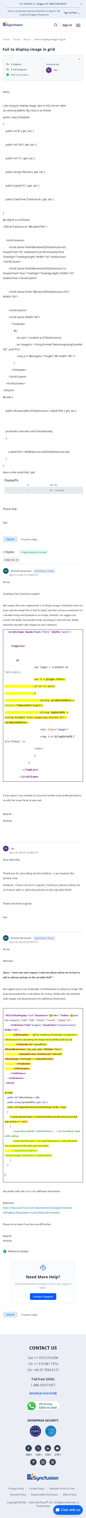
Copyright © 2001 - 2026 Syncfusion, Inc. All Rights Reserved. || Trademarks (43, 1504)
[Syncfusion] (43, 1476)
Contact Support (43, 1296)
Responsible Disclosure (44, 1494)
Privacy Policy (16, 1488)
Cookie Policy (36, 1488)
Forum (16, 39)
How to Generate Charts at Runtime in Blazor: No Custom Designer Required (34, 12)
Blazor (27, 39)
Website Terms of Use (61, 1488)
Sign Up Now (70, 12)
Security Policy (18, 1494)
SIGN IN (10, 1314)
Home (6, 39)
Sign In (67, 25)
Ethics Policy (70, 1494)
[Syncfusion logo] (17, 24)
